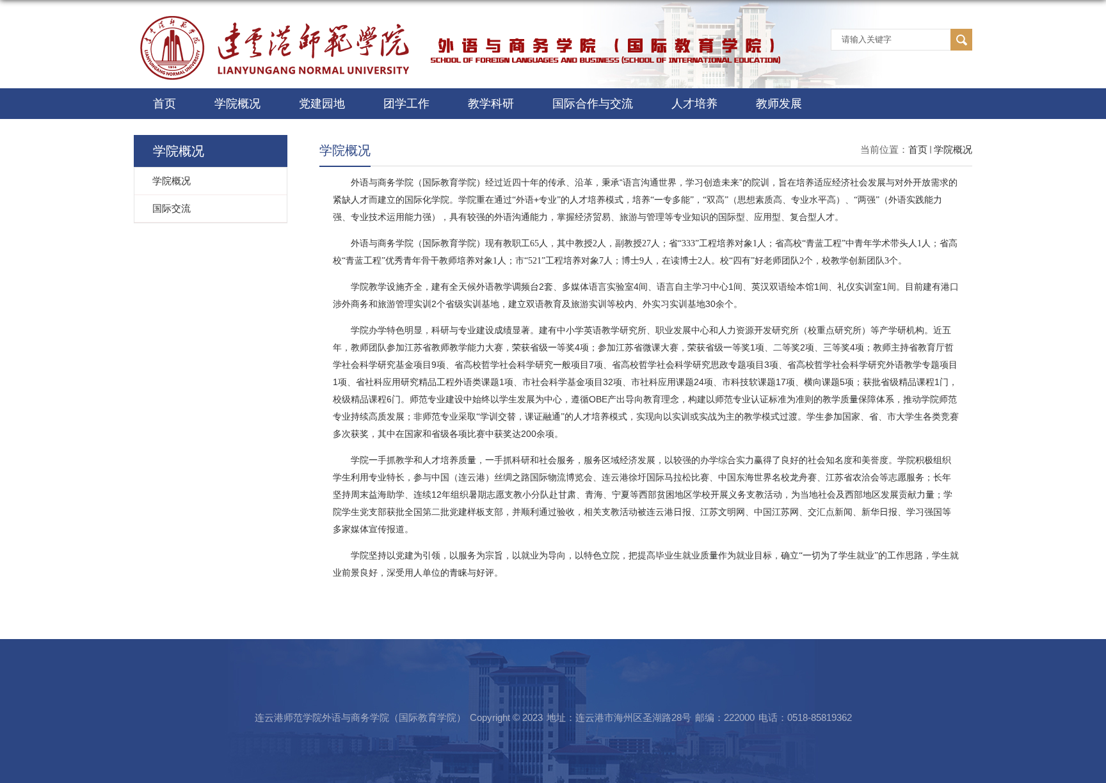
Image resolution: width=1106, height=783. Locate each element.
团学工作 (406, 103)
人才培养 (694, 103)
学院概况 (237, 103)
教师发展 (779, 103)
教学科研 (491, 103)
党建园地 (322, 103)
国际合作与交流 (592, 103)
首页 (164, 103)
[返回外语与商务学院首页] (460, 20)
